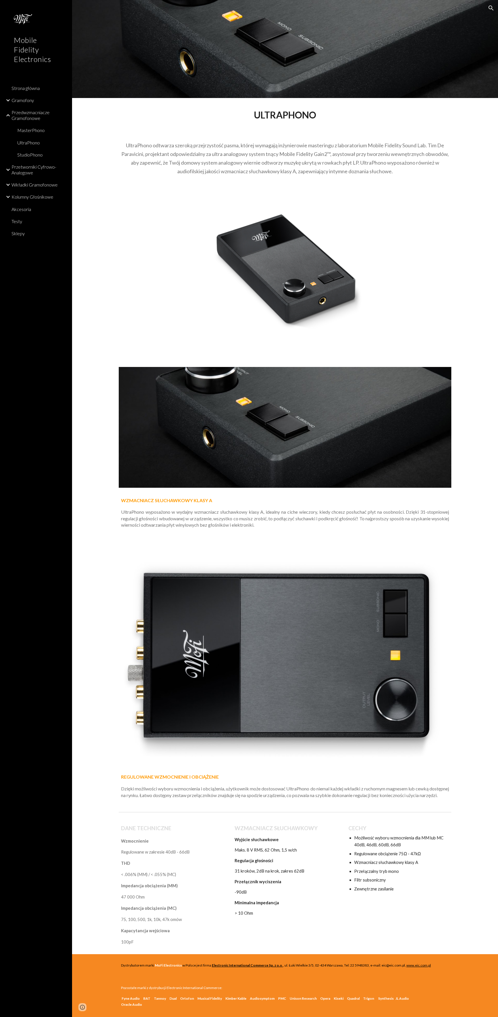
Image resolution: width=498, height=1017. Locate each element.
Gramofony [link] (23, 100)
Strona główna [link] (26, 88)
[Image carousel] (285, 272)
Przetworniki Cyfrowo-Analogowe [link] (34, 169)
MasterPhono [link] (31, 130)
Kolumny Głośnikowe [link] (32, 196)
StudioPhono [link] (30, 154)
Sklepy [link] (18, 233)
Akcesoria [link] (21, 209)
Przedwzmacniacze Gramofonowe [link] (31, 115)
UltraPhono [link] (28, 142)
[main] (285, 115)
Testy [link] (17, 221)
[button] (491, 8)
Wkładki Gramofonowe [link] (35, 184)
